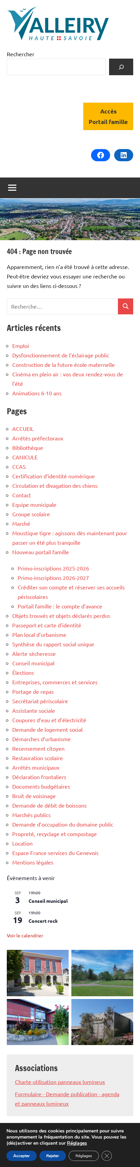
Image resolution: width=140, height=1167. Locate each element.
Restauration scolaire (37, 757)
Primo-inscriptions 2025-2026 (53, 568)
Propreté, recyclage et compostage (54, 833)
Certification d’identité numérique (53, 476)
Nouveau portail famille (40, 551)
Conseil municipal (33, 663)
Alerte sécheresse (34, 653)
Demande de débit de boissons (49, 805)
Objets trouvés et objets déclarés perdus (61, 615)
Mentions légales (32, 862)
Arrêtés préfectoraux (37, 438)
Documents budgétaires (41, 786)
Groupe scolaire (31, 513)
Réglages (77, 1143)
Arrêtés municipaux (35, 767)
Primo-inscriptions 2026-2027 (53, 577)
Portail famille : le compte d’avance (60, 606)
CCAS (19, 466)
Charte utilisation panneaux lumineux (60, 1081)
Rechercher (20, 53)
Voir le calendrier (25, 935)
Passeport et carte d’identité (46, 625)
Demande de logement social (47, 729)
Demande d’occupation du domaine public (62, 824)
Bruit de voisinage (34, 795)
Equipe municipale (34, 504)
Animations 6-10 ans (37, 393)
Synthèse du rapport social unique (53, 644)
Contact (21, 495)
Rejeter (52, 1156)
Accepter (21, 1156)
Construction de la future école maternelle (63, 364)
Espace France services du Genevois (55, 852)
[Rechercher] (121, 67)
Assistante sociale (33, 710)
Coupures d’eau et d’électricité (49, 719)
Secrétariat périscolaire (40, 700)
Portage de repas (33, 691)
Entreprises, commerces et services (55, 682)
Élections (23, 672)
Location (22, 843)
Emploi (20, 345)
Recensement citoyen (38, 748)
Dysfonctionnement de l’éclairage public (60, 355)
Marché (21, 523)
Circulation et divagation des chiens (55, 485)
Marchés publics (31, 814)
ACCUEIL (23, 428)
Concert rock (43, 921)
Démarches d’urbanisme (41, 738)
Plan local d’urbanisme (39, 634)
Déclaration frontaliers (39, 776)
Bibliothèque (27, 447)
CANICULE (25, 457)
